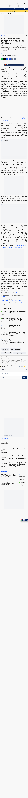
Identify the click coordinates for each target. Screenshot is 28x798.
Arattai (15, 300)
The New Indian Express (5, 0)
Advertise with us (8, 33)
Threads (11, 300)
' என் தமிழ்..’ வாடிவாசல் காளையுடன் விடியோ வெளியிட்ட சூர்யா (14, 118)
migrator (3, 62)
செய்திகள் (4, 35)
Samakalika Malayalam (21, 0)
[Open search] (3, 3)
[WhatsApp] (2, 59)
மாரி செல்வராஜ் (6, 353)
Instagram (23, 299)
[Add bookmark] (26, 35)
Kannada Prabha (13, 0)
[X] (4, 59)
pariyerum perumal (15, 349)
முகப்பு (5, 8)
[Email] (12, 59)
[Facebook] (7, 59)
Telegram (7, 300)
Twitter (18, 299)
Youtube (3, 300)
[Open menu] (1, 3)
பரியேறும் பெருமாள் (19, 353)
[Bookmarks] (25, 3)
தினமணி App (20, 302)
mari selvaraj (5, 349)
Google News (20, 300)
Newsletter (18, 292)
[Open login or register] (27, 3)
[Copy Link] (15, 59)
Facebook (14, 299)
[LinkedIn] (10, 59)
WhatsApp (3, 296)
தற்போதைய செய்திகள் (13, 8)
